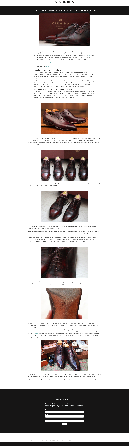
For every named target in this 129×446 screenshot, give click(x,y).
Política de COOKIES (53, 440)
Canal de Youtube (81, 5)
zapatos (36, 333)
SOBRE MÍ (37, 440)
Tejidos (70, 5)
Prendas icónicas (60, 5)
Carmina (36, 72)
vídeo (90, 55)
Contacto (30, 440)
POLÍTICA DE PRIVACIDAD (65, 440)
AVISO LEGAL (44, 440)
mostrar (47, 66)
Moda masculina (47, 5)
